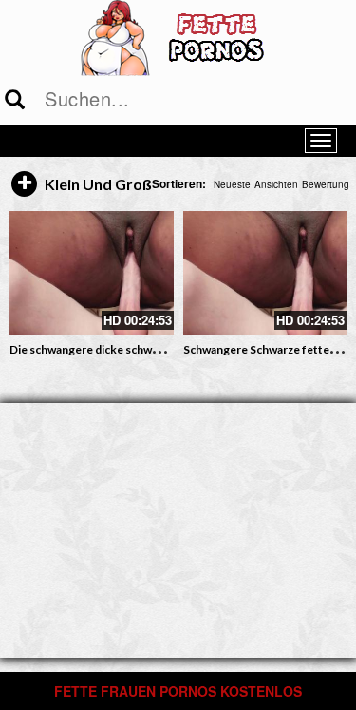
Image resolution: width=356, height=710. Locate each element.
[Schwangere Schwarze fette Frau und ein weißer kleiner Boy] (265, 272)
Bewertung (325, 184)
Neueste (232, 184)
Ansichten (276, 184)
